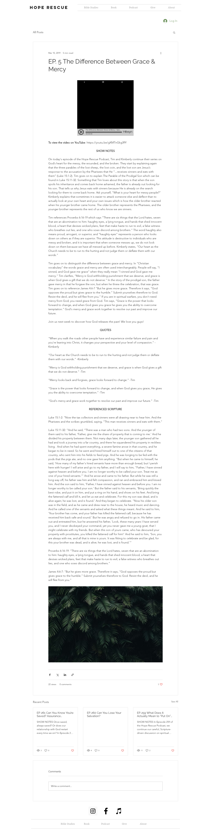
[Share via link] (72, 674)
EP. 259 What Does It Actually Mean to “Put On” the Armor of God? (154, 714)
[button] (174, 32)
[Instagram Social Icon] (93, 811)
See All (174, 701)
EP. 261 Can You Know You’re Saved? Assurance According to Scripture (55, 714)
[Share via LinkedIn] (64, 674)
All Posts (38, 32)
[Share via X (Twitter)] (57, 674)
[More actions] (161, 53)
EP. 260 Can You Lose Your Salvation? (104, 714)
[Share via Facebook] (49, 674)
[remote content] (105, 108)
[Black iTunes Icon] (118, 811)
